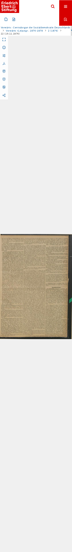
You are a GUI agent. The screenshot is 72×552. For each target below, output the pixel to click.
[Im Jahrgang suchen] (65, 19)
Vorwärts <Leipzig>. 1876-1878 (24, 30)
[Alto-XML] (4, 80)
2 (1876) (53, 30)
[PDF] (4, 64)
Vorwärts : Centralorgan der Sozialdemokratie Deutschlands (35, 27)
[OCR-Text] (4, 72)
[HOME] (9, 6)
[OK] (52, 6)
